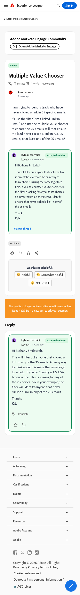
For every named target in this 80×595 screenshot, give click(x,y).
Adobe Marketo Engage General (22, 18)
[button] (21, 84)
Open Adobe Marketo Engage (37, 46)
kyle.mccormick (30, 155)
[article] (40, 383)
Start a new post (35, 310)
